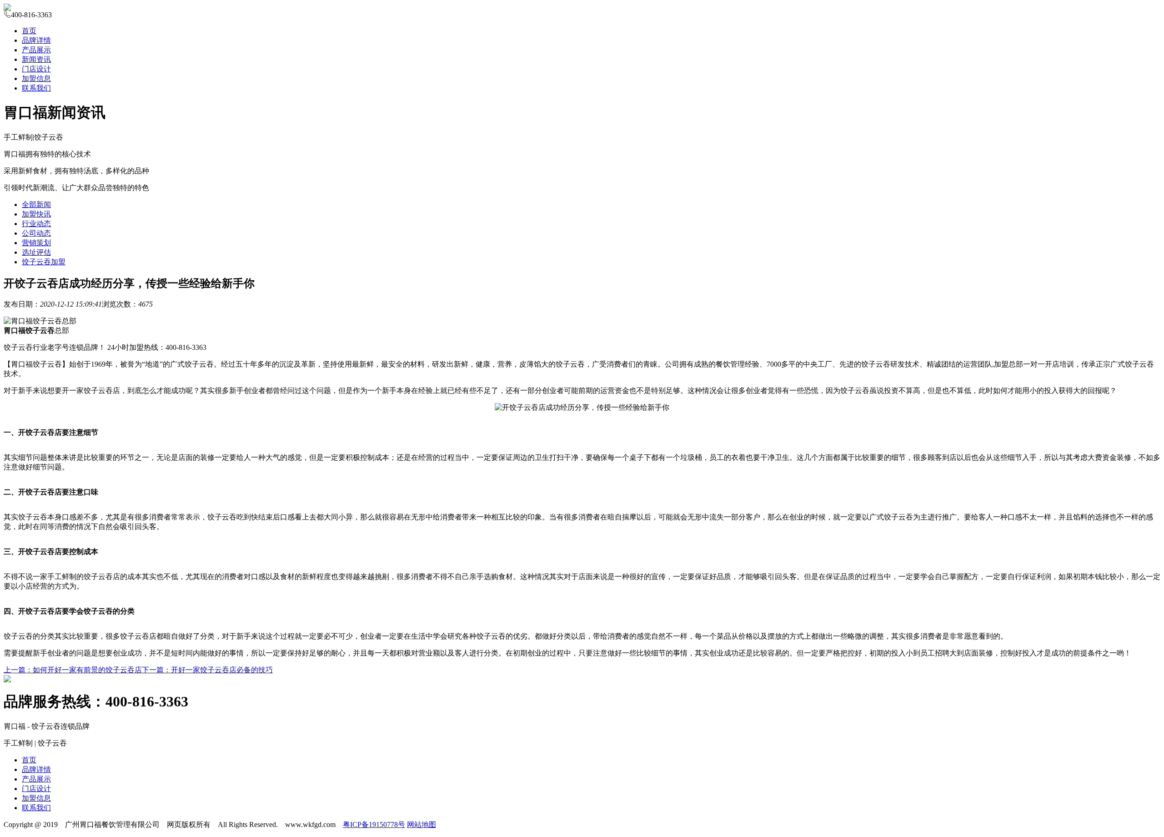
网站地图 (421, 824)
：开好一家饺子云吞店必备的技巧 (207, 670)
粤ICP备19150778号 (374, 824)
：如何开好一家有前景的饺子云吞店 (73, 670)
